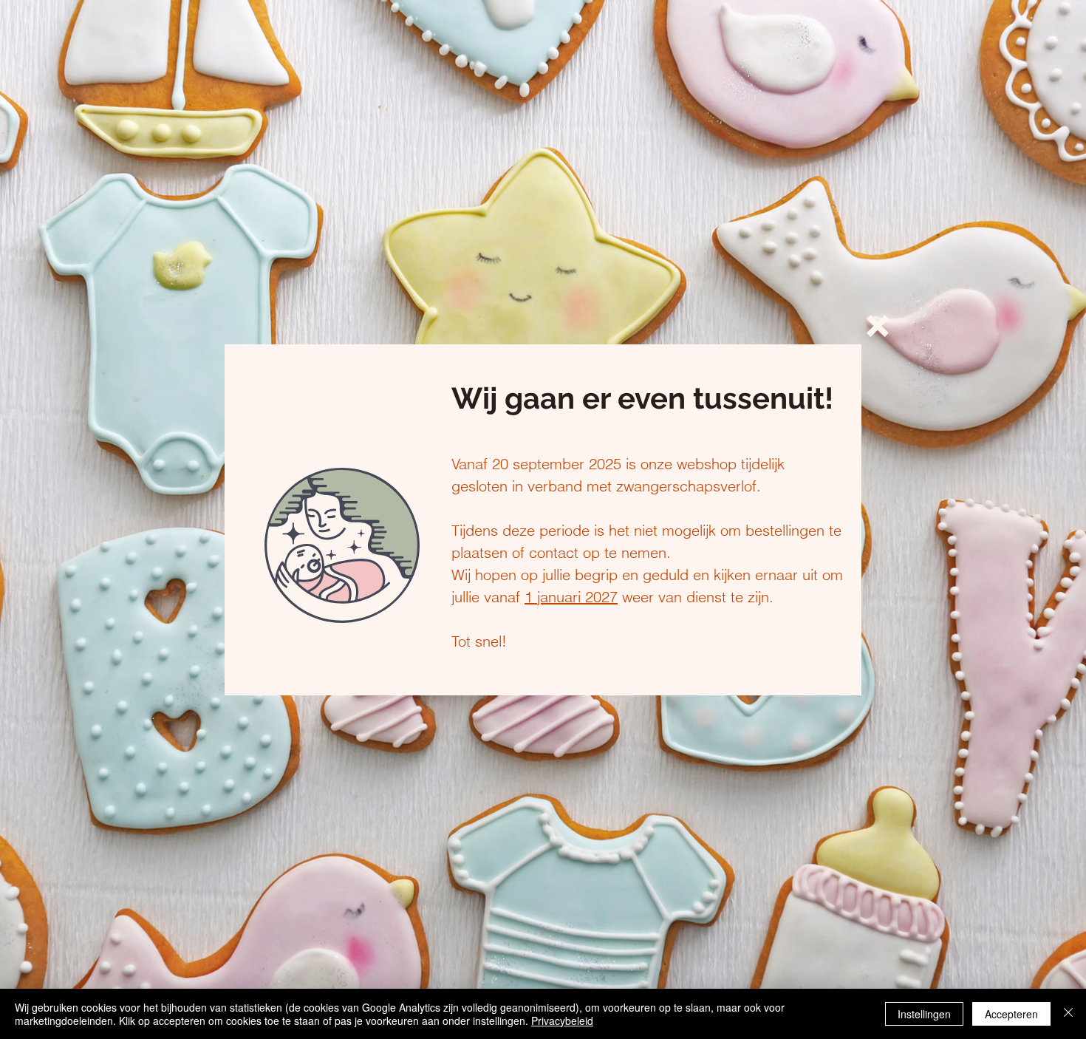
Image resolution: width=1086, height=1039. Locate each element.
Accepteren (1011, 1013)
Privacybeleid (562, 1020)
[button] (878, 326)
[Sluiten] (1068, 1014)
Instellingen (924, 1013)
